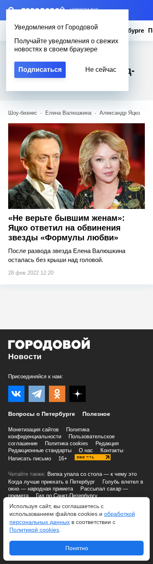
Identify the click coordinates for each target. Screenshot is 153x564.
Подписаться (40, 69)
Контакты (111, 450)
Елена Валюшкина (68, 113)
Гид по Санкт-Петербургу (67, 496)
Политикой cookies (34, 529)
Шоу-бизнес (22, 113)
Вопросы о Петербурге (41, 414)
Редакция (107, 443)
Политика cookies (66, 443)
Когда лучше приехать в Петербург (51, 482)
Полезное (96, 414)
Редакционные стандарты (39, 450)
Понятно (76, 548)
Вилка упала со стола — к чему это (92, 474)
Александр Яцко (120, 113)
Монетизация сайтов (33, 429)
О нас (86, 450)
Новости (25, 356)
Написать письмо (29, 458)
